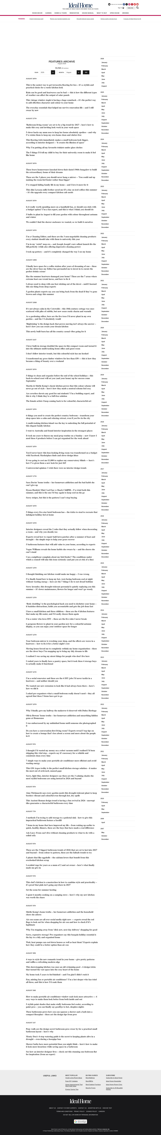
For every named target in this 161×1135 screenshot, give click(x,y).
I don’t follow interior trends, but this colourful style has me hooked (57, 353)
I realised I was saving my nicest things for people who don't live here (58, 656)
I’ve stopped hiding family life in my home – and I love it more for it (57, 184)
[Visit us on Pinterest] (132, 4)
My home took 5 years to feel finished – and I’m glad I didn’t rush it (57, 974)
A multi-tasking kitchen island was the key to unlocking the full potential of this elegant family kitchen (60, 424)
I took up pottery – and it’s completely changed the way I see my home (58, 251)
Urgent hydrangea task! (36, 19)
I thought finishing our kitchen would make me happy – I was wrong (57, 574)
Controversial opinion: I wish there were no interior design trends (56, 467)
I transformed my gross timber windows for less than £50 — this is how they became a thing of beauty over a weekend (61, 360)
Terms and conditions (64, 1111)
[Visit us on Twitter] (127, 4)
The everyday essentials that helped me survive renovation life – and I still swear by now (60, 109)
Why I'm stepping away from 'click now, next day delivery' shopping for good (61, 929)
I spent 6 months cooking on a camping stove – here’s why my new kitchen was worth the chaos (60, 896)
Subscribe (130, 8)
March (103, 69)
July (102, 82)
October (104, 126)
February (104, 66)
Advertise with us (94, 1108)
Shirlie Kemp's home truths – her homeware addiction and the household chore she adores (59, 913)
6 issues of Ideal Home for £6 (132, 19)
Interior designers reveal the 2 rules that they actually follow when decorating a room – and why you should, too (61, 530)
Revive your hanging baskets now (60, 19)
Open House (114, 13)
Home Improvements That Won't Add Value (73, 1085)
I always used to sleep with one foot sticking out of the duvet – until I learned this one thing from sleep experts (61, 285)
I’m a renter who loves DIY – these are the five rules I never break (56, 618)
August (104, 86)
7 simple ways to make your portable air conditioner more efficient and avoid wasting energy (61, 762)
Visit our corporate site (103, 1129)
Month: (61, 72)
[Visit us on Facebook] (124, 4)
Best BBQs (89, 1081)
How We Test (107, 1108)
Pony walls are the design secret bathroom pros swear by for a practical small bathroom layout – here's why (61, 1030)
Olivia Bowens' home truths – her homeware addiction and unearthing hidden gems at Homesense (62, 717)
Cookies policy (91, 1111)
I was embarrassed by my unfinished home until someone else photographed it (61, 724)
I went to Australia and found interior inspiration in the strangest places (59, 430)
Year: (36, 72)
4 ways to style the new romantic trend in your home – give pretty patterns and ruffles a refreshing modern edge (60, 961)
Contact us (82, 1108)
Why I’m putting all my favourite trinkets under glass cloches (54, 147)
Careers (102, 1111)
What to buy (102, 13)
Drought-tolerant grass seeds (85, 19)
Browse (125, 13)
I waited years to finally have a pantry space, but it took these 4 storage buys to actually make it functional (61, 662)
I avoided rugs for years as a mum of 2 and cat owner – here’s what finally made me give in (60, 866)
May (102, 76)
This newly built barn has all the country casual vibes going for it (56, 331)
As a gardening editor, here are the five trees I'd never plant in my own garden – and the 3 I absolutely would (58, 317)
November (105, 130)
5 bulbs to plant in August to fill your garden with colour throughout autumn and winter (61, 216)
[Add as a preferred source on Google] (80, 1121)
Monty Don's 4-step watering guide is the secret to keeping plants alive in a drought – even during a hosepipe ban (60, 1038)
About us (52, 1108)
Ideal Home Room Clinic (114, 1084)
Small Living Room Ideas (73, 1078)
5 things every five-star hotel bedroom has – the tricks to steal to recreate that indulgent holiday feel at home (61, 513)
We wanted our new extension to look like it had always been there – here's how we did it (60, 687)
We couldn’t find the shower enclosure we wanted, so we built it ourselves (59, 222)
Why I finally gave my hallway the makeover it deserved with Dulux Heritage (61, 710)
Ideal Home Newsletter (113, 1081)
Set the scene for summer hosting (41, 889)
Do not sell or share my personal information (80, 1115)
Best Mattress (90, 1078)
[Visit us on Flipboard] (135, 4)
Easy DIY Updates (71, 1081)
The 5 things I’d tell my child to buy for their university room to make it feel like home (61, 154)
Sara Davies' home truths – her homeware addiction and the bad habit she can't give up (60, 484)
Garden (48, 13)
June (103, 79)
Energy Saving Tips (71, 1089)
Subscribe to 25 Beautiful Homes (114, 1088)
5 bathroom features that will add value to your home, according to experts (60, 544)
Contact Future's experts (67, 1108)
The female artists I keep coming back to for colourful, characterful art (58, 401)
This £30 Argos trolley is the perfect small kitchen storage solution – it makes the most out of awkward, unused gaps (61, 769)
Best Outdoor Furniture (93, 1084)
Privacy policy (79, 1111)
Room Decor (37, 13)
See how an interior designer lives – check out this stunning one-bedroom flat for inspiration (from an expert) (61, 1053)
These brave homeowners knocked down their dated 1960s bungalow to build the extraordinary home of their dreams (61, 171)
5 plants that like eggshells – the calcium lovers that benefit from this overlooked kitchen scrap (57, 859)
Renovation (74, 13)
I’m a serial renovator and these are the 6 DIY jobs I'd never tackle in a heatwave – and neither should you (59, 679)
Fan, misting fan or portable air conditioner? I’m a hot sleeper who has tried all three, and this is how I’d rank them (61, 981)
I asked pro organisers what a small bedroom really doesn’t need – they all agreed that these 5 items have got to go (60, 695)
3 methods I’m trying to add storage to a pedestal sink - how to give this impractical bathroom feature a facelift (59, 819)
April (103, 72)
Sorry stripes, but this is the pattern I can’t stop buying (51, 497)
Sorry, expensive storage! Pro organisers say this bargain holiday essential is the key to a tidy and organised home (61, 936)
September (105, 123)
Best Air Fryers (90, 1088)
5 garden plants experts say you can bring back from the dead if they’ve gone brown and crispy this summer (61, 293)
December (105, 133)
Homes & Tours (61, 13)
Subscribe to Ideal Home (114, 1078)
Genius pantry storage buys (109, 19)
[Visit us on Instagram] (129, 4)
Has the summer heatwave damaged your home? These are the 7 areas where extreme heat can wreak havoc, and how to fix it (61, 278)
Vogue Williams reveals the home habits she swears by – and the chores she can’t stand (60, 551)
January (104, 62)
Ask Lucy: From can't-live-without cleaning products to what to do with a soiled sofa (60, 834)
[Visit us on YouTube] (137, 4)
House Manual (88, 13)
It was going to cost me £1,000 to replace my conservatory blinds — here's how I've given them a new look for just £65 (60, 461)
